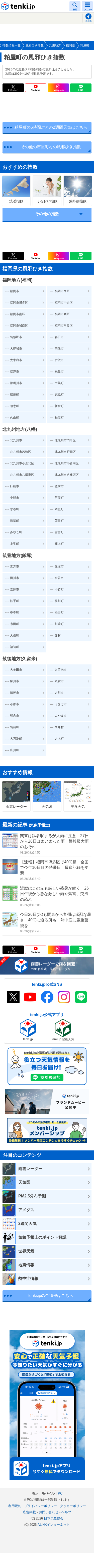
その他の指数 (47, 214)
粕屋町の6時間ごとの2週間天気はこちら (51, 127)
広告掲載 (29, 1512)
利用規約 (14, 1506)
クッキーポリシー (73, 1506)
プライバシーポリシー (40, 1506)
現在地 (88, 21)
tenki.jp (19, 6)
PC (60, 1493)
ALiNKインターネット (54, 1525)
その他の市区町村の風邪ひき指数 (51, 147)
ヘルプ (66, 1512)
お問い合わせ (48, 1512)
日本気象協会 (53, 1518)
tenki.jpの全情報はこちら (50, 1295)
